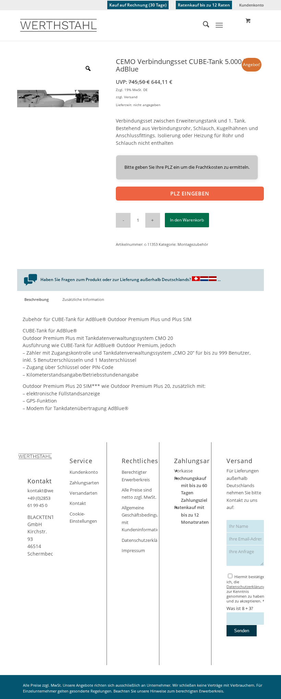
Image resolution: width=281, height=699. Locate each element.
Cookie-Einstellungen (83, 517)
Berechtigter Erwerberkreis (136, 475)
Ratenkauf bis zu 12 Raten (204, 5)
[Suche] (202, 25)
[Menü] (219, 25)
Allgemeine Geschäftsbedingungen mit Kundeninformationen (139, 519)
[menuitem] (138, 5)
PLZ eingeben (189, 193)
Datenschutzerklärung (139, 540)
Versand (130, 96)
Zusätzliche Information (83, 299)
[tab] (36, 299)
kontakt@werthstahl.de (51, 490)
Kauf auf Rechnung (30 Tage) (138, 5)
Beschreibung (36, 299)
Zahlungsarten (84, 483)
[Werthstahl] (58, 25)
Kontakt (78, 503)
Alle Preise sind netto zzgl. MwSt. (139, 493)
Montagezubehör (193, 244)
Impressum (133, 550)
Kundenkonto (251, 5)
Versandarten (83, 493)
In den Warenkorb (187, 220)
